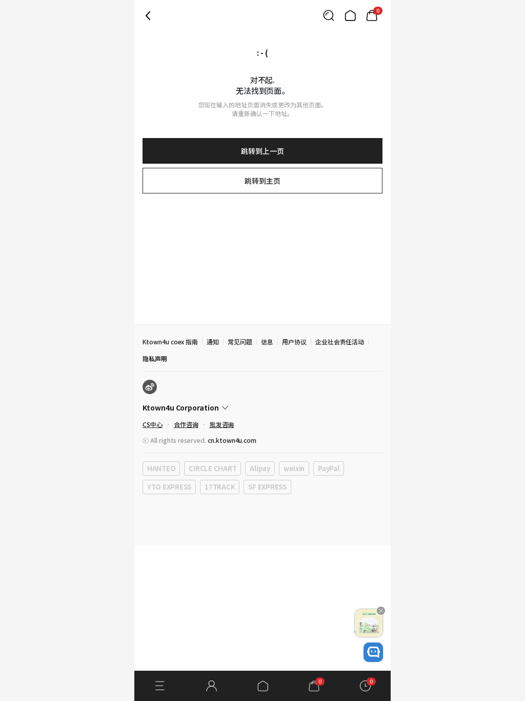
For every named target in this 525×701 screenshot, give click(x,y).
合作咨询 (186, 424)
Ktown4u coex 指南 (170, 341)
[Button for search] (328, 15)
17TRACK (220, 487)
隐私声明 (155, 358)
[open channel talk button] (373, 652)
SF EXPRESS (267, 487)
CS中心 (153, 424)
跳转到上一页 (262, 151)
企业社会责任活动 (340, 341)
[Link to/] (350, 15)
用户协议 (294, 341)
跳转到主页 (262, 181)
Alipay (260, 468)
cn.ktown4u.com (232, 440)
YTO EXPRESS (169, 487)
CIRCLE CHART (212, 468)
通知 (213, 341)
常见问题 (240, 341)
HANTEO (161, 468)
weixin (294, 468)
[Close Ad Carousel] (381, 611)
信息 (267, 341)
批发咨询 (222, 424)
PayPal (328, 468)
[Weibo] (150, 387)
